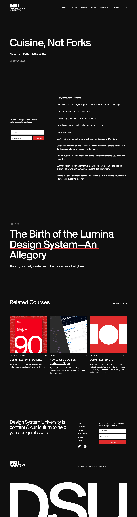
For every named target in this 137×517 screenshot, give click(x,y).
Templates (83, 434)
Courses (82, 427)
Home (81, 423)
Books (81, 430)
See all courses (120, 304)
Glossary (82, 437)
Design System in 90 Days (26, 359)
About (81, 440)
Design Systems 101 (102, 359)
